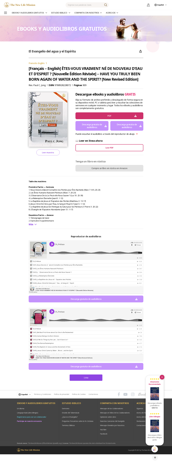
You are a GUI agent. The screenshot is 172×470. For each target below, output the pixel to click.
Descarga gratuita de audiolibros (92, 126)
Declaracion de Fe (143, 421)
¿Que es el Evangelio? (70, 417)
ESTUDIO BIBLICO (71, 403)
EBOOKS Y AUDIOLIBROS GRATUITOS (36, 403)
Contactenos (93, 394)
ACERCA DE (142, 403)
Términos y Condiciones (42, 394)
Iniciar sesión (148, 5)
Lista (86, 377)
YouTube (103, 429)
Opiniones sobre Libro (108, 417)
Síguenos (140, 408)
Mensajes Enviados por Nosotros (112, 425)
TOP (155, 458)
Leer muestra (48, 152)
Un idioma (20, 408)
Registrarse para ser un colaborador (31, 417)
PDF (109, 115)
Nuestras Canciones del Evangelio (112, 421)
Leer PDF (109, 147)
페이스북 (119, 394)
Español (160, 5)
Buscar (105, 4)
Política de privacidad (61, 394)
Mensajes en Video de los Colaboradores (115, 413)
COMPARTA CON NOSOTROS (114, 403)
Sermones (65, 408)
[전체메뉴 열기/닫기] (5, 13)
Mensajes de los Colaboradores (111, 408)
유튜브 (125, 394)
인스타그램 (132, 394)
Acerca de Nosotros (144, 413)
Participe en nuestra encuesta (29, 421)
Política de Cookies (79, 394)
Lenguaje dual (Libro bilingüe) (27, 413)
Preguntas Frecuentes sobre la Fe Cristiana (77, 421)
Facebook (103, 434)
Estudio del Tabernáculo (70, 413)
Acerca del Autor (143, 417)
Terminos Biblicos (68, 425)
